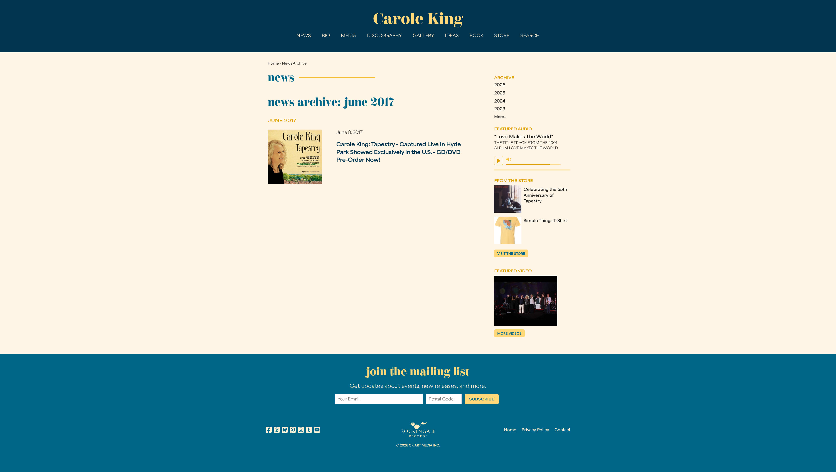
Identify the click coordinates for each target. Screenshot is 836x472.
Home (273, 63)
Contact (562, 430)
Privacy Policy (535, 430)
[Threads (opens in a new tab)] (277, 430)
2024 (499, 101)
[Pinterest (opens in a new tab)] (293, 430)
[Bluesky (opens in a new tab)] (285, 430)
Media (348, 36)
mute (508, 159)
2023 (499, 109)
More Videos (509, 333)
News (304, 36)
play (498, 160)
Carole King (418, 18)
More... (500, 117)
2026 (499, 85)
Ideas (452, 36)
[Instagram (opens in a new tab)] (301, 430)
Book (476, 36)
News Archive (294, 63)
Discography (384, 36)
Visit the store (511, 254)
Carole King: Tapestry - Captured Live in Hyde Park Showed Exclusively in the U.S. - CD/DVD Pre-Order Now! (398, 152)
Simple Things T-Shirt (545, 221)
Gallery (423, 36)
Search (529, 36)
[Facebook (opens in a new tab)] (269, 430)
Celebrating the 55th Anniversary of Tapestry (545, 195)
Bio (326, 36)
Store (501, 36)
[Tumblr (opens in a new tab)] (309, 430)
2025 (499, 93)
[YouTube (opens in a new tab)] (317, 430)
